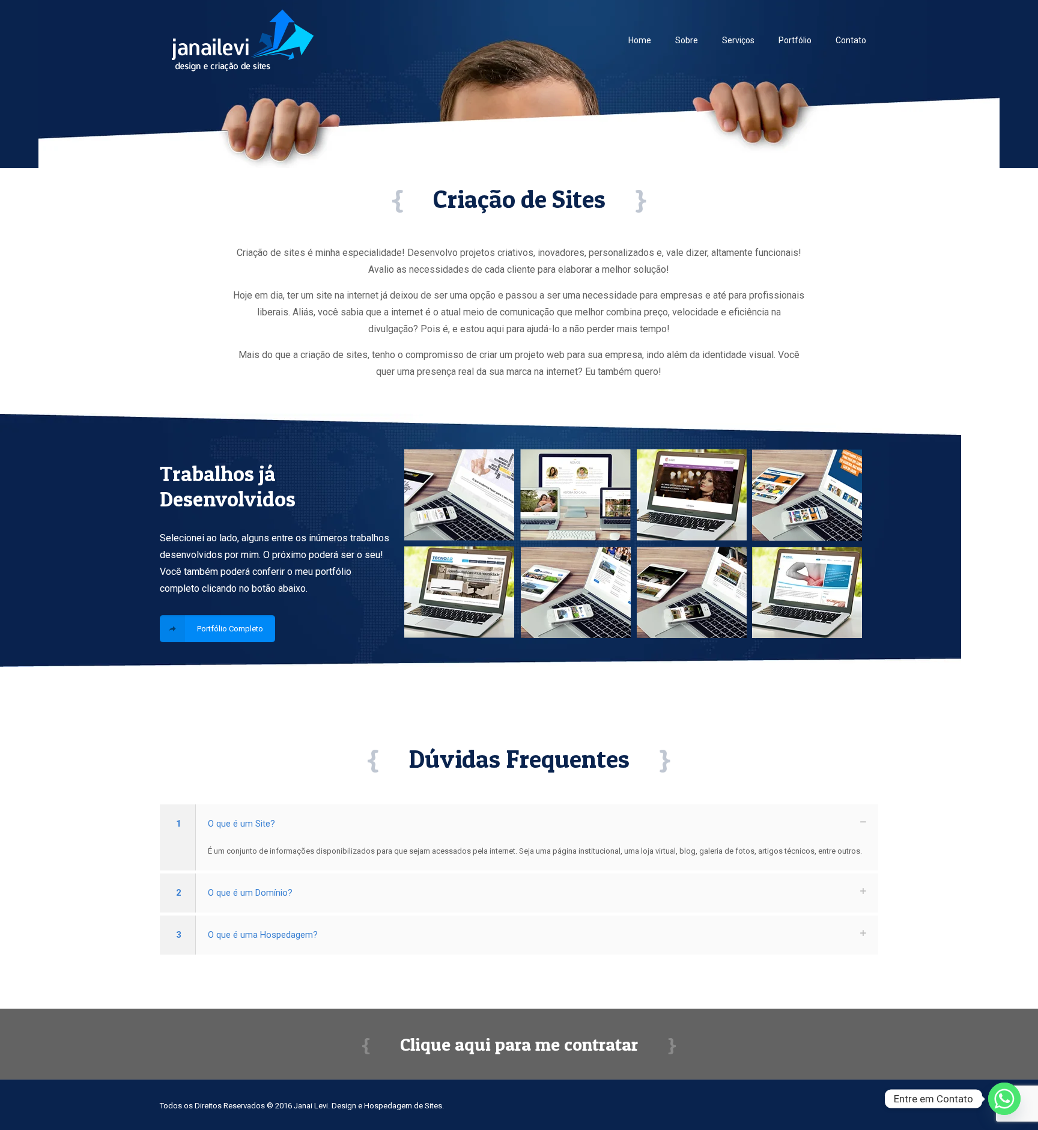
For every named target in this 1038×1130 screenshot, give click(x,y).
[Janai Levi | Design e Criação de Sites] (243, 40)
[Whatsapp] (1004, 1099)
